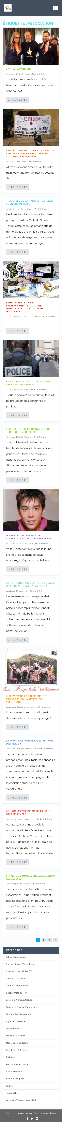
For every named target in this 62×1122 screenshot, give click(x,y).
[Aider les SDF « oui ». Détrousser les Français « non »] (31, 358)
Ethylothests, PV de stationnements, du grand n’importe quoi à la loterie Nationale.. (25, 307)
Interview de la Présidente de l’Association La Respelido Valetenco (26, 699)
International (22, 161)
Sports (9, 1086)
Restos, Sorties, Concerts (27, 819)
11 (42, 317)
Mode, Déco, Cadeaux (17, 1043)
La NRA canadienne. (19, 69)
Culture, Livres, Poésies (26, 707)
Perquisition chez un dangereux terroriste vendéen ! (28, 430)
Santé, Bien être (14, 1071)
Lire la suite (17, 99)
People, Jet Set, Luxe (24, 544)
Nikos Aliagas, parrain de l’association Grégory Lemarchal (29, 537)
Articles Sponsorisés (16, 957)
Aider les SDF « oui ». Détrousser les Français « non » (28, 383)
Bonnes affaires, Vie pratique (28, 317)
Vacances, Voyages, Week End (21, 1100)
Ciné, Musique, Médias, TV (19, 971)
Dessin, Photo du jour (16, 993)
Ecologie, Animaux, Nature (27, 749)
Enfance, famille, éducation (19, 1014)
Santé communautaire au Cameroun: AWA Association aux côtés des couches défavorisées (31, 153)
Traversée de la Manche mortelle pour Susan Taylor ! (29, 202)
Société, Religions (23, 74)
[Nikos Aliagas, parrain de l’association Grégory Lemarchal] (31, 510)
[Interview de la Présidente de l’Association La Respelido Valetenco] (31, 670)
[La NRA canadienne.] (31, 46)
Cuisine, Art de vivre (16, 978)
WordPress (51, 1113)
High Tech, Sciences (16, 1021)
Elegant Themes (24, 1113)
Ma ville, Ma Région (24, 209)
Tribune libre (22, 591)
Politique (10, 1057)
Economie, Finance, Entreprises (21, 1007)
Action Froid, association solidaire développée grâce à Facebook (30, 584)
